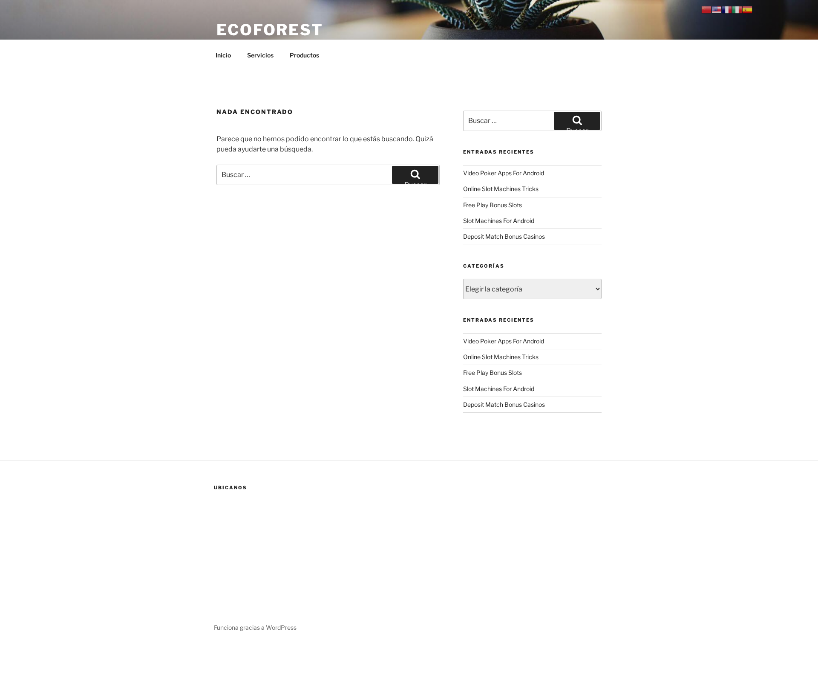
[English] (716, 9)
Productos (304, 55)
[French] (727, 9)
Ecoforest (269, 29)
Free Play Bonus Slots (492, 204)
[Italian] (737, 9)
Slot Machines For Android (498, 220)
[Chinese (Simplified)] (706, 9)
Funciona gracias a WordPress (255, 627)
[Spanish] (747, 9)
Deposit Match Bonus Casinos (504, 236)
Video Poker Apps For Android (503, 173)
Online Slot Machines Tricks (501, 188)
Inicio (223, 55)
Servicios (260, 55)
